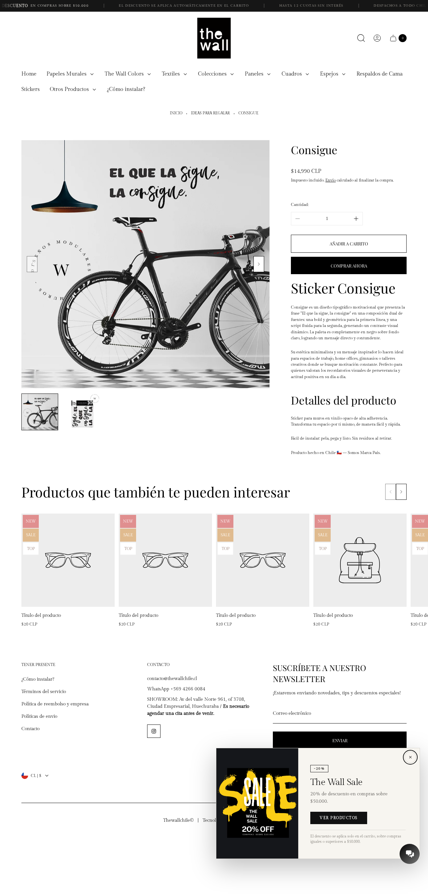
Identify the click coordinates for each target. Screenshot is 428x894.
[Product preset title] (68, 560)
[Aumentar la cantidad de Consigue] (356, 218)
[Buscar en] (361, 38)
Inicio (176, 113)
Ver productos (339, 818)
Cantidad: (300, 204)
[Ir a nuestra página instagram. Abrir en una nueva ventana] (153, 731)
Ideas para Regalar (210, 113)
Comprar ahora (349, 265)
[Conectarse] (377, 38)
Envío (330, 180)
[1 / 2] (39, 412)
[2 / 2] (82, 412)
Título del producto (41, 615)
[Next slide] (258, 264)
